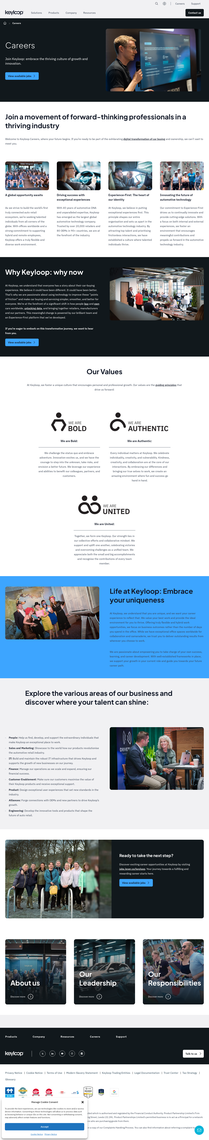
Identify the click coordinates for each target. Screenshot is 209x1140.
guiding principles (165, 385)
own (96, 303)
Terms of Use (55, 1072)
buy (86, 303)
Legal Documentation (147, 1072)
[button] (82, 1102)
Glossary (10, 1079)
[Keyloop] (14, 12)
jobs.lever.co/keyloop (132, 869)
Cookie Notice (37, 1134)
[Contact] (199, 1130)
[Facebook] (82, 1053)
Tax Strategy (190, 1072)
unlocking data (33, 308)
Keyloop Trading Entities (116, 1072)
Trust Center (171, 1072)
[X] (43, 1053)
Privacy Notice (51, 1134)
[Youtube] (62, 1053)
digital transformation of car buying (144, 139)
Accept (44, 1126)
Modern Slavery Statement (82, 1072)
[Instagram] (72, 1053)
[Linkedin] (52, 1053)
